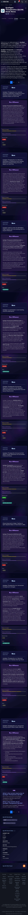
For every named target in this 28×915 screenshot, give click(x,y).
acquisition (5, 289)
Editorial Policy (4, 881)
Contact (4, 878)
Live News (17, 893)
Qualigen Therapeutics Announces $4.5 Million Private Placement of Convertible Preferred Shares (14, 454)
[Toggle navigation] (25, 1)
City (4, 856)
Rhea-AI (4, 885)
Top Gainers (17, 878)
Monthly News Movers (17, 884)
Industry (5, 841)
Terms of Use (11, 876)
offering (5, 782)
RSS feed (24, 876)
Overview (4, 18)
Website (5, 848)
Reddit (23, 880)
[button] (15, 1)
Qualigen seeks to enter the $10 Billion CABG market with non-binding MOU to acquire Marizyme (13, 229)
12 (18, 82)
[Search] (22, 1)
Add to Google (23, 883)
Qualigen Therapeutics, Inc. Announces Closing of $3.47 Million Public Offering (13, 726)
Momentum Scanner (17, 888)
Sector (5, 845)
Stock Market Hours (17, 899)
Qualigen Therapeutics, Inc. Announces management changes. (13, 586)
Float (4, 837)
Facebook (24, 878)
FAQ (4, 883)
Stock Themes (17, 891)
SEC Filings (22, 18)
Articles (17, 876)
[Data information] (14, 830)
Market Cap (6, 833)
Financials (11, 18)
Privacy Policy (10, 882)
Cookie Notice (10, 879)
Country (5, 852)
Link (4, 850)
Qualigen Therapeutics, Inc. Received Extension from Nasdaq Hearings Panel (13, 659)
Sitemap (4, 887)
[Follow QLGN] (26, 8)
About (4, 876)
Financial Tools (17, 896)
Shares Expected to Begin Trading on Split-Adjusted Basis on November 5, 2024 (14, 524)
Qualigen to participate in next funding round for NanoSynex (13, 310)
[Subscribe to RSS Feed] (24, 866)
